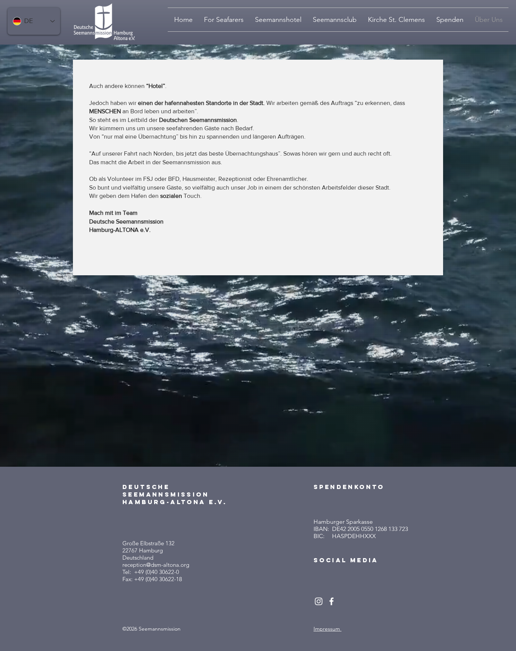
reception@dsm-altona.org (155, 564)
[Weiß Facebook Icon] (331, 601)
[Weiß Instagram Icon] (319, 601)
